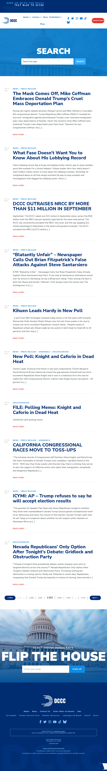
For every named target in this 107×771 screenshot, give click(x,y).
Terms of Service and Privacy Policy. (34, 10)
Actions (35, 17)
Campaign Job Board (72, 715)
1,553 (59, 598)
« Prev (10, 598)
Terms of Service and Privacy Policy (53, 748)
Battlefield (55, 17)
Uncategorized (60, 352)
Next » (95, 598)
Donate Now (98, 21)
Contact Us (45, 711)
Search (80, 61)
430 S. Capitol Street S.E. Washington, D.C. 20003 (53, 740)
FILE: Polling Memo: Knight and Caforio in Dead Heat (47, 410)
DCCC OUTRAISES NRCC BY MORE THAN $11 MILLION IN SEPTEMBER (52, 206)
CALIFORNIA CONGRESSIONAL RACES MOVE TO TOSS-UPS (47, 447)
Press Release (28, 89)
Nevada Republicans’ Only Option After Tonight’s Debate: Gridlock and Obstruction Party (53, 552)
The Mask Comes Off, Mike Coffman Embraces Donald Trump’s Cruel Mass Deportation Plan (51, 98)
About (26, 17)
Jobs (79, 711)
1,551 (40, 598)
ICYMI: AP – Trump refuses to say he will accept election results (52, 498)
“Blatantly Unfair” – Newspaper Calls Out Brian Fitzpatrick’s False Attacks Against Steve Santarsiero (50, 260)
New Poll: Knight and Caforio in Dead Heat (53, 359)
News (45, 17)
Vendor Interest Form (29, 715)
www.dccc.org (59, 731)
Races (96, 715)
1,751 (83, 598)
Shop (42, 24)
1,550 (31, 598)
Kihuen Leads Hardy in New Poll (48, 311)
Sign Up (77, 669)
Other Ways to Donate (64, 711)
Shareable (44, 352)
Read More (19, 135)
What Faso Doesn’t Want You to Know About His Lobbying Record (49, 155)
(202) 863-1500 (53, 743)
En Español (11, 715)
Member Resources (51, 715)
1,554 (68, 598)
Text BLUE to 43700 (29, 5)
